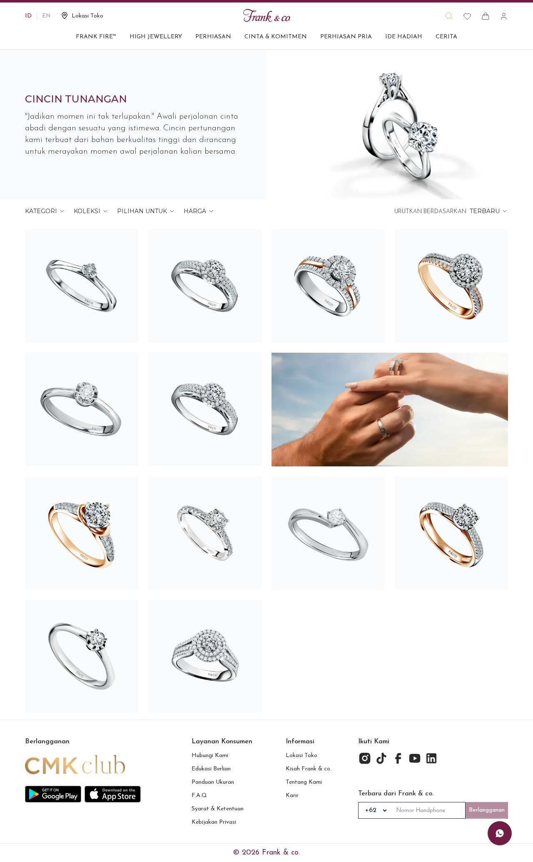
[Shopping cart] (485, 16)
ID (28, 16)
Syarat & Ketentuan (218, 809)
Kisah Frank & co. (308, 769)
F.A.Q (199, 795)
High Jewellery (156, 37)
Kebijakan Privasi (214, 822)
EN (46, 16)
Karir (292, 795)
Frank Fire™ (96, 37)
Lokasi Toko (301, 755)
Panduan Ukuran (213, 782)
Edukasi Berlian (211, 769)
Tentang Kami (304, 782)
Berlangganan (487, 810)
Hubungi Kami (210, 755)
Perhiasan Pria (346, 37)
